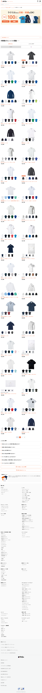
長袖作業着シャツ (4, 555)
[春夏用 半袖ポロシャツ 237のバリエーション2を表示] (5, 332)
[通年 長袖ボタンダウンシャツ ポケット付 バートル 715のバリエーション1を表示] (23, 178)
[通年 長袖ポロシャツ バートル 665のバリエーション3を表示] (9, 101)
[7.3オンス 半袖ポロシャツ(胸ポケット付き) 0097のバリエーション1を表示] (23, 159)
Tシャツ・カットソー (25, 489)
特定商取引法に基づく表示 (6, 668)
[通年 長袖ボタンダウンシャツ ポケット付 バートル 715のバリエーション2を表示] (26, 178)
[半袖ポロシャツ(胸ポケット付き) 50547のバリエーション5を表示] (15, 371)
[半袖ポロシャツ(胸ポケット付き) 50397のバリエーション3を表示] (29, 120)
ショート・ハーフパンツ (26, 536)
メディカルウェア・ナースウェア (27, 582)
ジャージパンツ (3, 615)
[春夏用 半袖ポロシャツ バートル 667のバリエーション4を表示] (12, 62)
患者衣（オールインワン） (26, 596)
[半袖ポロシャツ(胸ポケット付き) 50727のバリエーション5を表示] (15, 351)
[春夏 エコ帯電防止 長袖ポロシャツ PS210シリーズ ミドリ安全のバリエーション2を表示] (5, 294)
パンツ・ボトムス (24, 532)
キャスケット (3, 572)
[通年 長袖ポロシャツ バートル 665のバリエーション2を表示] (5, 101)
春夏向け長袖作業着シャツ (26, 518)
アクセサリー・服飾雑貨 (5, 625)
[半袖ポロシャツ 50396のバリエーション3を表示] (9, 81)
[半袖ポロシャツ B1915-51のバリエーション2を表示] (26, 351)
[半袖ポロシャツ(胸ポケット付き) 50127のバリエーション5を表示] (15, 274)
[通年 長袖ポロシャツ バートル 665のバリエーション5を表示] (15, 101)
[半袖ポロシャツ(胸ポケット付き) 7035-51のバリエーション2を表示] (5, 236)
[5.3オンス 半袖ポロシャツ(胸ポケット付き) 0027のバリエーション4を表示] (12, 216)
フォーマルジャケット (4, 490)
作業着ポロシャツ (25, 501)
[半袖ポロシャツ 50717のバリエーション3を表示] (29, 390)
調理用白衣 (3, 566)
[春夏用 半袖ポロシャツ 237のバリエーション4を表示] (12, 332)
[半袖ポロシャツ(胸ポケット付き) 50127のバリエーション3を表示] (9, 274)
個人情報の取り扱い (4, 674)
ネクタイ (2, 631)
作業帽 (2, 558)
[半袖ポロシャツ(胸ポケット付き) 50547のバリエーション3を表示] (9, 371)
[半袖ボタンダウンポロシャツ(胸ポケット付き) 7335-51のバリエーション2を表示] (5, 120)
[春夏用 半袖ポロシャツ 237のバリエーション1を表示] (2, 332)
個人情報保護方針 (4, 671)
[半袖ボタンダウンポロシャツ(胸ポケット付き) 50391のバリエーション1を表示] (23, 197)
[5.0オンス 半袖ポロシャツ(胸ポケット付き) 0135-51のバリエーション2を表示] (26, 409)
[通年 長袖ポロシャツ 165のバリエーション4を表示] (12, 139)
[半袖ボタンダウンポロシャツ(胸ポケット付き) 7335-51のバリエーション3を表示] (9, 120)
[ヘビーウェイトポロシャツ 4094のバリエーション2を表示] (26, 294)
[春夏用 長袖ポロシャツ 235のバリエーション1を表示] (23, 429)
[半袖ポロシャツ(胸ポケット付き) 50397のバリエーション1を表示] (23, 120)
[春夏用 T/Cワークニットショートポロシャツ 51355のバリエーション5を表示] (36, 274)
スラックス (24, 533)
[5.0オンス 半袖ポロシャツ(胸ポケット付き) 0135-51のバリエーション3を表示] (29, 409)
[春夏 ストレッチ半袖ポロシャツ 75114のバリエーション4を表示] (12, 255)
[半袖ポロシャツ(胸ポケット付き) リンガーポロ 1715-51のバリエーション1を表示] (2, 390)
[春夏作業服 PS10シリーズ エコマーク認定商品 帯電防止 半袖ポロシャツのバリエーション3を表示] (9, 197)
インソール (3, 557)
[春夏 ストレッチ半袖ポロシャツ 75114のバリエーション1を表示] (2, 255)
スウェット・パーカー (4, 504)
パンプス (23, 619)
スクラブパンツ (3, 585)
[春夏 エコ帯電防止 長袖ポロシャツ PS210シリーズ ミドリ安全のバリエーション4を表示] (12, 294)
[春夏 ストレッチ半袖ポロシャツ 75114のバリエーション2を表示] (5, 255)
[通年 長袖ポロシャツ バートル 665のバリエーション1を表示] (2, 101)
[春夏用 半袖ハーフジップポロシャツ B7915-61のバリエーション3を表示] (29, 255)
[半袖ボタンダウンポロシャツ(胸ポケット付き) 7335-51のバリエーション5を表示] (15, 120)
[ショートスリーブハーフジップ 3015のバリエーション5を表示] (36, 101)
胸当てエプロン (24, 506)
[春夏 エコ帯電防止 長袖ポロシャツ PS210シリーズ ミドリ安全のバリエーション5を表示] (15, 294)
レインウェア (3, 535)
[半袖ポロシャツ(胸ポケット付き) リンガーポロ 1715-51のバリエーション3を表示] (9, 390)
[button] (10, 43)
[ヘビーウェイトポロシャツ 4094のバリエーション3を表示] (29, 294)
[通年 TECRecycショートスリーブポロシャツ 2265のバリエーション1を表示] (2, 159)
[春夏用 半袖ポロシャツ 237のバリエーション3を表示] (9, 332)
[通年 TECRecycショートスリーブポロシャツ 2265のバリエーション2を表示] (5, 159)
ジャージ (2, 612)
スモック (23, 524)
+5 (18, 120)
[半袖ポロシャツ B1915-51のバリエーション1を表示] (23, 351)
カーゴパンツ (3, 541)
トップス (23, 487)
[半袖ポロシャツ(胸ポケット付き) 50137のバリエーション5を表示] (15, 409)
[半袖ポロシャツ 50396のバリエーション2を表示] (5, 81)
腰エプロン (24, 507)
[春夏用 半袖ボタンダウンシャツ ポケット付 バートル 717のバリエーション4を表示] (33, 62)
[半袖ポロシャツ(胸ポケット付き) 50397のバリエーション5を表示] (36, 120)
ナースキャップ (24, 606)
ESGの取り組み (4, 685)
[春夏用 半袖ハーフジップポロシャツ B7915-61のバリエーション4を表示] (33, 255)
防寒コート (3, 533)
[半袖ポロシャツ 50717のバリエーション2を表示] (26, 390)
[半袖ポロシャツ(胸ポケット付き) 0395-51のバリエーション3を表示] (29, 313)
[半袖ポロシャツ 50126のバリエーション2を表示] (5, 178)
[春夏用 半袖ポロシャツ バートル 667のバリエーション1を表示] (2, 62)
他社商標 (2, 682)
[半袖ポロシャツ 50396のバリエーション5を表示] (15, 81)
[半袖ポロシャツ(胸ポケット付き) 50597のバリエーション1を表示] (2, 429)
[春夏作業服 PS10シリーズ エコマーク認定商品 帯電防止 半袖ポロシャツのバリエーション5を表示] (15, 197)
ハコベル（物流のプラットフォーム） (8, 647)
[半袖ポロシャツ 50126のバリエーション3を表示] (9, 178)
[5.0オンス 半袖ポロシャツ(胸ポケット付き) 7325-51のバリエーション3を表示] (29, 81)
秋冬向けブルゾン (4, 536)
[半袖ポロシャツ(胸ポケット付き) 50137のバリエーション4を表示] (12, 409)
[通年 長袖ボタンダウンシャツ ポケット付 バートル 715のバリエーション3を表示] (29, 178)
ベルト (2, 633)
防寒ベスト (3, 560)
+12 (18, 81)
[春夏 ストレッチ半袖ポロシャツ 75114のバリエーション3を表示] (9, 255)
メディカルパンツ (25, 590)
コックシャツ (3, 564)
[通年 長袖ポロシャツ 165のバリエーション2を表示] (5, 139)
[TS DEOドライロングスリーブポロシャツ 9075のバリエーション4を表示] (33, 332)
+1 (18, 197)
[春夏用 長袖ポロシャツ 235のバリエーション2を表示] (26, 429)
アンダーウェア (3, 544)
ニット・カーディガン (25, 500)
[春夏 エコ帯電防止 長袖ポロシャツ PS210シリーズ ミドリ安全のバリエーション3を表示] (9, 294)
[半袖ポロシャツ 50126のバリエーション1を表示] (2, 178)
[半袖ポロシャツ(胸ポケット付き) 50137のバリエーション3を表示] (9, 409)
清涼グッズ (3, 630)
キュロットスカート (4, 622)
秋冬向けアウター (4, 552)
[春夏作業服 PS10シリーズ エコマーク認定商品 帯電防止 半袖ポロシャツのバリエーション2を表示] (5, 197)
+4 (18, 216)
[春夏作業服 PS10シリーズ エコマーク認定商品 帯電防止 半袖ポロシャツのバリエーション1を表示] (2, 197)
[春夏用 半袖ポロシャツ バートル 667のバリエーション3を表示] (9, 62)
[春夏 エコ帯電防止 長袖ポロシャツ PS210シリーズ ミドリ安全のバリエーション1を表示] (2, 294)
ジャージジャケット (4, 613)
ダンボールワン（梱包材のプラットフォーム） (9, 650)
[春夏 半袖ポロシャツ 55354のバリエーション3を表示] (29, 139)
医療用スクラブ (3, 582)
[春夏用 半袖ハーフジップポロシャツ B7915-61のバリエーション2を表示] (26, 255)
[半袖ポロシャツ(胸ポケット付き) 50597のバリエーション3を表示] (9, 429)
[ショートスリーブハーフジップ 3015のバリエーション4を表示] (33, 101)
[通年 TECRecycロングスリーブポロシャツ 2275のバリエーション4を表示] (33, 216)
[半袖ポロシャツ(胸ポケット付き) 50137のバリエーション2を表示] (5, 409)
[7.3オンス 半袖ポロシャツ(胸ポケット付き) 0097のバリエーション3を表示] (29, 159)
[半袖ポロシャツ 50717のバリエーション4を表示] (33, 390)
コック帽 (2, 578)
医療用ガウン (24, 595)
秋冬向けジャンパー (4, 538)
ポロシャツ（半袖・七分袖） (26, 492)
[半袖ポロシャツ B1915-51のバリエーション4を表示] (33, 351)
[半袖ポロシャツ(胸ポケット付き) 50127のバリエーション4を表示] (12, 274)
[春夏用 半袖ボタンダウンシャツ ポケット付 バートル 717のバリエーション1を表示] (23, 62)
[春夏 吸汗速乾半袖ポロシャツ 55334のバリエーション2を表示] (5, 313)
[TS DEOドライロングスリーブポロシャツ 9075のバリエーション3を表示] (29, 332)
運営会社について (4, 660)
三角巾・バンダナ (4, 575)
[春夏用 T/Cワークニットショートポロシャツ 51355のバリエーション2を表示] (26, 274)
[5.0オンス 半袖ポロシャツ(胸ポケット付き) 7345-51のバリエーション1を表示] (23, 371)
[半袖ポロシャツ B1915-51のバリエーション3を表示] (29, 351)
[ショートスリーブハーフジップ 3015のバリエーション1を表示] (23, 101)
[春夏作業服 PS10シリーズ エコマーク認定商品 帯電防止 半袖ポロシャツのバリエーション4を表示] (12, 197)
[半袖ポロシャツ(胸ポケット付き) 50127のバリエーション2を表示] (5, 274)
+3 (18, 62)
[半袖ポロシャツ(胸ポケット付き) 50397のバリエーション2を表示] (26, 120)
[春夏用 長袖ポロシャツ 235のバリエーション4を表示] (33, 429)
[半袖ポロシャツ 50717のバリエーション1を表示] (23, 390)
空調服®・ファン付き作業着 (26, 515)
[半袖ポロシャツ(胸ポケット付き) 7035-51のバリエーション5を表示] (15, 236)
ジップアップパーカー (4, 507)
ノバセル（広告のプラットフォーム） (8, 644)
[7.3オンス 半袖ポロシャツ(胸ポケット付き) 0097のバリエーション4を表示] (33, 159)
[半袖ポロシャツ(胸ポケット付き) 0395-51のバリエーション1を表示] (23, 313)
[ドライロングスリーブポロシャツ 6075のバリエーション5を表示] (36, 236)
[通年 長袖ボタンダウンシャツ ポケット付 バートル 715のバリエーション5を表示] (36, 178)
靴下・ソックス (24, 621)
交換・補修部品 (3, 636)
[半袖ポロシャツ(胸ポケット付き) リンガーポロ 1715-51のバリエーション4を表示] (12, 390)
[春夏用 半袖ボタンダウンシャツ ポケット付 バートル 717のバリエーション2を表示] (26, 62)
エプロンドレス (24, 509)
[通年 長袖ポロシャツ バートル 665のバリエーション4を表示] (12, 101)
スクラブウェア (3, 584)
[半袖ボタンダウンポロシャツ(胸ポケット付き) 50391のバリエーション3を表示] (29, 197)
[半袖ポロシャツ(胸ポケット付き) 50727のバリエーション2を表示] (5, 351)
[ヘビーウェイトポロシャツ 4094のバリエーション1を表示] (23, 294)
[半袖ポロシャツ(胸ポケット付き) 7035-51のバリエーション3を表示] (9, 236)
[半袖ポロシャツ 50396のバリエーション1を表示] (2, 81)
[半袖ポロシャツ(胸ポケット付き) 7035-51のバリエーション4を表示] (12, 236)
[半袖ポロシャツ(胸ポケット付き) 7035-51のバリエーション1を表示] (2, 236)
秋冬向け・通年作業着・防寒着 (6, 532)
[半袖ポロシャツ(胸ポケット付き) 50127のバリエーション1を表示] (2, 274)
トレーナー (3, 509)
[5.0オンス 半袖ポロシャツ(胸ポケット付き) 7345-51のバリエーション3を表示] (29, 371)
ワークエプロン (3, 546)
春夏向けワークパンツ (25, 529)
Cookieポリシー (4, 679)
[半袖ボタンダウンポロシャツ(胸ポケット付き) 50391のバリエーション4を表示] (33, 197)
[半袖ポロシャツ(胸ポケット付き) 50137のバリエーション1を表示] (2, 409)
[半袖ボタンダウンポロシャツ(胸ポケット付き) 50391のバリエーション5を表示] (36, 197)
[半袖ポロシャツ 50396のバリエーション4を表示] (12, 81)
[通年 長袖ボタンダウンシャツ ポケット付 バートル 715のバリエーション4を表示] (33, 178)
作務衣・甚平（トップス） (26, 613)
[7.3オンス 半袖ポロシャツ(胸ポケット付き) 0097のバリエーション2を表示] (26, 159)
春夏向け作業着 (24, 513)
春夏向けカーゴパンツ (25, 526)
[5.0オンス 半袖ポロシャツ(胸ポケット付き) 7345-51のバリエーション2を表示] (26, 371)
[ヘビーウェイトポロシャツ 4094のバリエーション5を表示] (36, 294)
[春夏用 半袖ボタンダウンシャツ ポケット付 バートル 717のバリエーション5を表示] (36, 62)
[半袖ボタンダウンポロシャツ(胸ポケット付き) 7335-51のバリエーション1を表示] (2, 120)
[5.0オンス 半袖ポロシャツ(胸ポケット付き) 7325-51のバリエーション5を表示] (36, 81)
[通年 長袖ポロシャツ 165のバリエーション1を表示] (2, 139)
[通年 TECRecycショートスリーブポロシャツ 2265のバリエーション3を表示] (9, 159)
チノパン (23, 535)
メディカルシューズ (25, 603)
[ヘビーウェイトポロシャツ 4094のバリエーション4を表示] (33, 294)
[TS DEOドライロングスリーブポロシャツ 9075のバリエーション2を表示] (26, 332)
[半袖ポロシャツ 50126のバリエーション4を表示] (12, 178)
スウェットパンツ (4, 510)
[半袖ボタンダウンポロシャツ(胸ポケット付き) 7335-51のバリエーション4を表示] (12, 120)
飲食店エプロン (24, 504)
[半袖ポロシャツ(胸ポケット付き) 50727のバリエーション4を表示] (12, 351)
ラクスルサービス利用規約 (6, 665)
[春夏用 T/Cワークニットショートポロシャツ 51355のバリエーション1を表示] (23, 274)
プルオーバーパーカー (4, 506)
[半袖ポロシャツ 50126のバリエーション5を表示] (15, 178)
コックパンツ (24, 564)
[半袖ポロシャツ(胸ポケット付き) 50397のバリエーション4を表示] (33, 120)
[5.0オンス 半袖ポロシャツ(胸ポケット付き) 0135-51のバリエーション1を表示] (23, 409)
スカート (2, 619)
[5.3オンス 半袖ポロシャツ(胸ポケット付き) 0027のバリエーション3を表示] (9, 216)
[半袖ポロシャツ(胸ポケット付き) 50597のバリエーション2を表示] (5, 429)
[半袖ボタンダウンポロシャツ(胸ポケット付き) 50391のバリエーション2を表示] (26, 197)
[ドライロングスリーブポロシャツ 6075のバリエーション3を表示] (29, 236)
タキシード (3, 492)
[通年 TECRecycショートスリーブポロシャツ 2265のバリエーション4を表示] (12, 159)
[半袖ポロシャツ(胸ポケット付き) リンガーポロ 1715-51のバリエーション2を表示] (5, 390)
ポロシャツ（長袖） (25, 490)
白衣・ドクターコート (25, 584)
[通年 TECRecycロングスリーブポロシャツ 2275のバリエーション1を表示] (23, 216)
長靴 (2, 549)
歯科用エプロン (24, 601)
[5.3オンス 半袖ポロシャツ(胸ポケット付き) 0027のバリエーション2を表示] (5, 216)
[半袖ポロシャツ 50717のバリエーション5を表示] (36, 390)
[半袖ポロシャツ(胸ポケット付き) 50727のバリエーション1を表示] (2, 351)
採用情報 (2, 662)
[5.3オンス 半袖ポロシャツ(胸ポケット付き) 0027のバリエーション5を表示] (15, 216)
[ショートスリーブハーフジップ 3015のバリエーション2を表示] (26, 101)
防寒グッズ (3, 628)
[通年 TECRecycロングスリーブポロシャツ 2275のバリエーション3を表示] (29, 216)
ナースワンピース (25, 607)
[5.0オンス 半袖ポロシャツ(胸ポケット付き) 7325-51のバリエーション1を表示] (23, 81)
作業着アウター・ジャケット (26, 516)
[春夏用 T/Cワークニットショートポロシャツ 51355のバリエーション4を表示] (33, 274)
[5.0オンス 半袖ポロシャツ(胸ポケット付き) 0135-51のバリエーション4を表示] (33, 409)
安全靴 (2, 547)
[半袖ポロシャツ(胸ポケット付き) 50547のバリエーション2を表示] (5, 371)
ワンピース (3, 621)
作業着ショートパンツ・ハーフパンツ (28, 527)
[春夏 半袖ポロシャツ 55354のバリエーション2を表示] (26, 139)
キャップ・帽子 (3, 513)
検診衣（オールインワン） (26, 598)
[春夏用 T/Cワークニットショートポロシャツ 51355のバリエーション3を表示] (29, 274)
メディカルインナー (25, 609)
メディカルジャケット (25, 585)
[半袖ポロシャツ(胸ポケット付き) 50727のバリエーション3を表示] (9, 351)
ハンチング (3, 570)
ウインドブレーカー (4, 489)
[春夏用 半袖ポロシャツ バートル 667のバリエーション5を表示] (15, 62)
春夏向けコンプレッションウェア (27, 521)
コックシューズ (24, 570)
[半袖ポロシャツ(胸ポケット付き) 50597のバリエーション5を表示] (15, 429)
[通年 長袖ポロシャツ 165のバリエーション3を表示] (9, 139)
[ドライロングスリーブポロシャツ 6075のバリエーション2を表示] (26, 236)
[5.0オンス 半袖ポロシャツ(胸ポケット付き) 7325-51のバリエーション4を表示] (33, 81)
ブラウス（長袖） (25, 497)
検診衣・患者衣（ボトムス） (26, 592)
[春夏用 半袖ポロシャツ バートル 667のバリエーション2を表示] (5, 62)
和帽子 (2, 576)
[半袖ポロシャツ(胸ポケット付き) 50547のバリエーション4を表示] (12, 371)
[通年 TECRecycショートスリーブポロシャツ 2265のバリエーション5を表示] (15, 159)
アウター (2, 487)
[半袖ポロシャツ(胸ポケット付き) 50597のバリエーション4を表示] (12, 429)
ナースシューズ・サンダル (26, 604)
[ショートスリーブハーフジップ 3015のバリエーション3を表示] (29, 101)
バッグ (2, 627)
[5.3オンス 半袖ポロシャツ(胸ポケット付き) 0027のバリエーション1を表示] (2, 216)
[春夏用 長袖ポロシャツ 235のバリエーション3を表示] (29, 429)
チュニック (24, 587)
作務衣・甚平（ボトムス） (26, 615)
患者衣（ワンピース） (25, 593)
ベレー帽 (2, 573)
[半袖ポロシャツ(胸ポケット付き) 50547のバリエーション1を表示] (2, 371)
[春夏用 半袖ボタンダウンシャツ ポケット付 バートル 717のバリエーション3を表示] (29, 62)
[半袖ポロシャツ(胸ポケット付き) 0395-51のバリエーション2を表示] (26, 313)
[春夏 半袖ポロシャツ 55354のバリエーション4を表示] (33, 139)
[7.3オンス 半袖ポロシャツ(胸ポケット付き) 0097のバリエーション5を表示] (36, 159)
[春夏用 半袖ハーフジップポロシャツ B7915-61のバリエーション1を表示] (23, 255)
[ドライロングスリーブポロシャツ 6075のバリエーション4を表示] (33, 236)
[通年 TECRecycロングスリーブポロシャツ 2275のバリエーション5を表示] (36, 216)
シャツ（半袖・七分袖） (26, 495)
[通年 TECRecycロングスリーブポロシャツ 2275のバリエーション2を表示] (26, 216)
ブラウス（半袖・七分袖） (26, 498)
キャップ (2, 515)
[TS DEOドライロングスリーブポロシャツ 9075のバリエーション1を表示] (23, 332)
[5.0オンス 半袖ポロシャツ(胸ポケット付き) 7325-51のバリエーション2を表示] (26, 81)
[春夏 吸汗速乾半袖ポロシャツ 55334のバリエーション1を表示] (2, 313)
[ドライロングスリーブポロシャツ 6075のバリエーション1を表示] (23, 236)
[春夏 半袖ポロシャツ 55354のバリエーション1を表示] (23, 139)
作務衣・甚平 (24, 612)
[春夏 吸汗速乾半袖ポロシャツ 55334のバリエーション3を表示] (9, 313)
